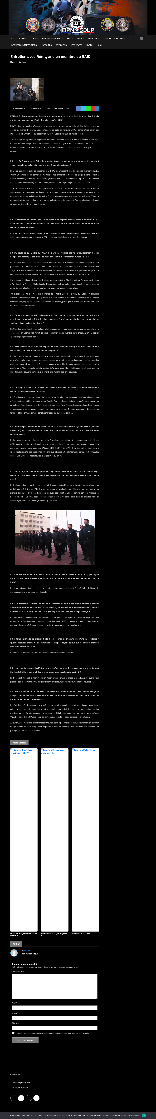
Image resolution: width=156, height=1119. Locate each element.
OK (144, 1115)
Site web (15, 1023)
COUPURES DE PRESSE (113, 38)
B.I (12, 38)
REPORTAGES (76, 45)
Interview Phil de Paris (81, 934)
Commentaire (18, 972)
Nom (14, 1003)
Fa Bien (27, 951)
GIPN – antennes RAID (51, 38)
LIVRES (89, 45)
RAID (69, 38)
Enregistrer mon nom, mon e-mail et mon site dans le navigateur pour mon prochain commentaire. (52, 1033)
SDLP (79, 38)
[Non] (153, 1115)
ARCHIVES (92, 38)
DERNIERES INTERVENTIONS (24, 45)
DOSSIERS (47, 45)
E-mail (15, 1013)
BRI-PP (22, 38)
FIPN (33, 38)
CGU (100, 45)
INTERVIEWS (61, 45)
